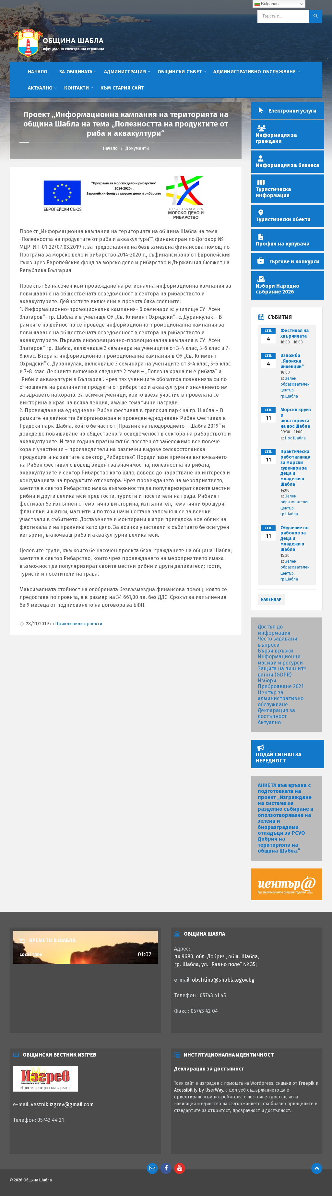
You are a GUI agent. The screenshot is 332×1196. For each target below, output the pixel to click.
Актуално (269, 722)
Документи (137, 148)
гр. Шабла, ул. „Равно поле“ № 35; (215, 964)
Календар (271, 599)
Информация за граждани (276, 138)
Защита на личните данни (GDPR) (282, 671)
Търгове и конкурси (293, 261)
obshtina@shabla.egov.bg (223, 980)
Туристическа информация (273, 192)
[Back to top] (316, 1168)
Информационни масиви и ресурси (280, 659)
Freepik (306, 1083)
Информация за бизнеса (287, 165)
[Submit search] (315, 16)
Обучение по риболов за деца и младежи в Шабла (294, 538)
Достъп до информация (274, 630)
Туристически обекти (283, 219)
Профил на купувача (283, 244)
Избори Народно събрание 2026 (277, 289)
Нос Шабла (295, 438)
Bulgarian (269, 3)
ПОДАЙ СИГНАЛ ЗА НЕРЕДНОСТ (278, 757)
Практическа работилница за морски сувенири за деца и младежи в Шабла (295, 468)
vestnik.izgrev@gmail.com (62, 1104)
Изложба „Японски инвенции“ (292, 361)
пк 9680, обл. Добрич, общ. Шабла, (216, 956)
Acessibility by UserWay (198, 1090)
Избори (267, 680)
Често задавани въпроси (277, 642)
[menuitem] (38, 71)
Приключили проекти (78, 624)
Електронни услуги (292, 111)
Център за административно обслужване (280, 698)
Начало (110, 148)
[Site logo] (58, 58)
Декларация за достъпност (276, 713)
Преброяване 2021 (280, 686)
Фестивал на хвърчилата (294, 333)
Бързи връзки (275, 651)
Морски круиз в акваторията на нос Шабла (295, 418)
